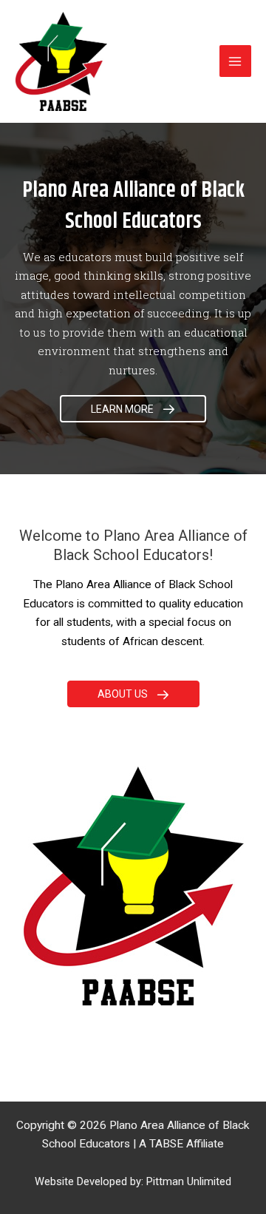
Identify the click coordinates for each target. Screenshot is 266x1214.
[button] (133, 408)
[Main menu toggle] (235, 61)
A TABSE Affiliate (181, 1143)
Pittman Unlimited (188, 1181)
